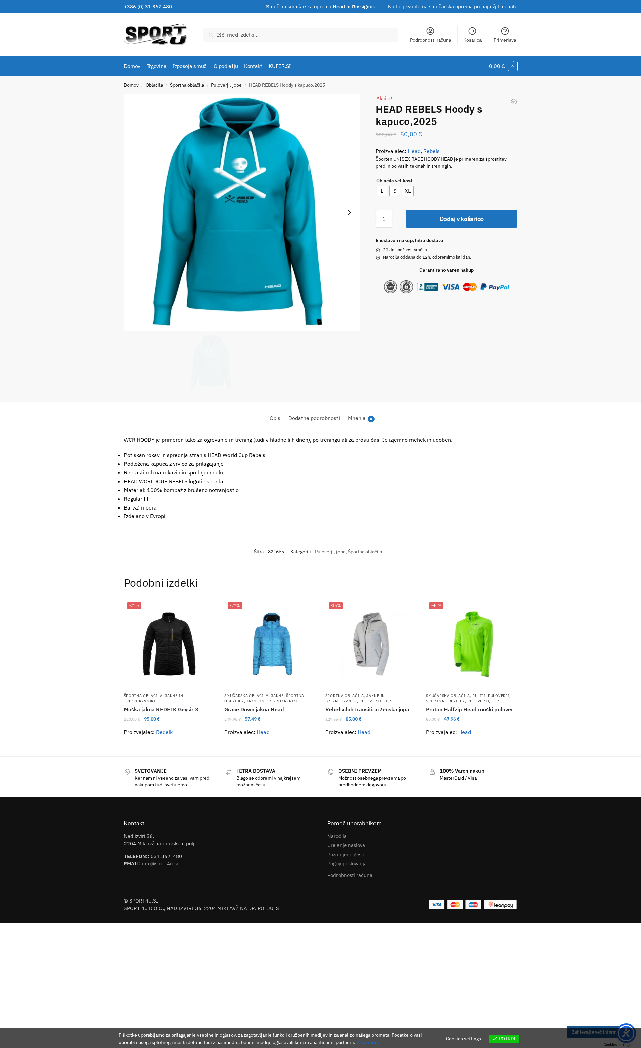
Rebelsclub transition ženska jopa (367, 709)
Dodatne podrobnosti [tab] (314, 418)
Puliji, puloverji (490, 695)
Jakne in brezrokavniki (153, 698)
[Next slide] (349, 212)
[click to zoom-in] (242, 212)
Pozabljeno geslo (346, 854)
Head (414, 151)
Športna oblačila (187, 85)
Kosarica (472, 40)
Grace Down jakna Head (254, 709)
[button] (503, 66)
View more (367, 1042)
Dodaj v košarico (462, 219)
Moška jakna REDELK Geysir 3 (161, 709)
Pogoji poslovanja (347, 863)
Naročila (337, 836)
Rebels (431, 151)
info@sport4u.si (160, 863)
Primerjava (505, 40)
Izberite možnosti (169, 749)
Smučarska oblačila (246, 695)
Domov (131, 85)
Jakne (277, 695)
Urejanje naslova (346, 845)
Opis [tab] (275, 418)
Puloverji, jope (226, 85)
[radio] (382, 191)
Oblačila (154, 85)
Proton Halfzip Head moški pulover (469, 709)
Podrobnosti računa (430, 40)
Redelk (164, 732)
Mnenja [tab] (360, 418)
